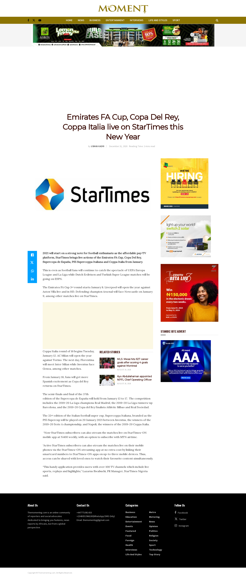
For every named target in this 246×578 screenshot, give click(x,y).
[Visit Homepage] (123, 8)
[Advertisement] (123, 71)
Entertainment (115, 20)
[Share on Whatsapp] (32, 271)
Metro (152, 512)
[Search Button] (217, 20)
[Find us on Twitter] (33, 20)
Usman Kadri (97, 146)
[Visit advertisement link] (123, 35)
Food (128, 535)
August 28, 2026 (124, 383)
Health (129, 545)
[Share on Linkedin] (32, 279)
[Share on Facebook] (32, 255)
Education (131, 516)
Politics (153, 530)
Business (95, 20)
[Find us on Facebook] (28, 20)
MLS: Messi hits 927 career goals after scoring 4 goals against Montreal (132, 362)
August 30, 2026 (124, 369)
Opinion (153, 526)
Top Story (154, 554)
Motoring (154, 516)
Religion (153, 535)
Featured (131, 530)
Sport (176, 20)
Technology (155, 549)
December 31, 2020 (118, 146)
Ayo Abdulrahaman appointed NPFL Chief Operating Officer (134, 378)
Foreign (130, 540)
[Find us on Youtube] (39, 20)
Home (69, 20)
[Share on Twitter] (32, 263)
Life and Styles (158, 20)
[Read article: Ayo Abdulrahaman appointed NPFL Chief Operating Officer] (107, 380)
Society (153, 540)
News (81, 20)
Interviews (136, 20)
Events (129, 526)
